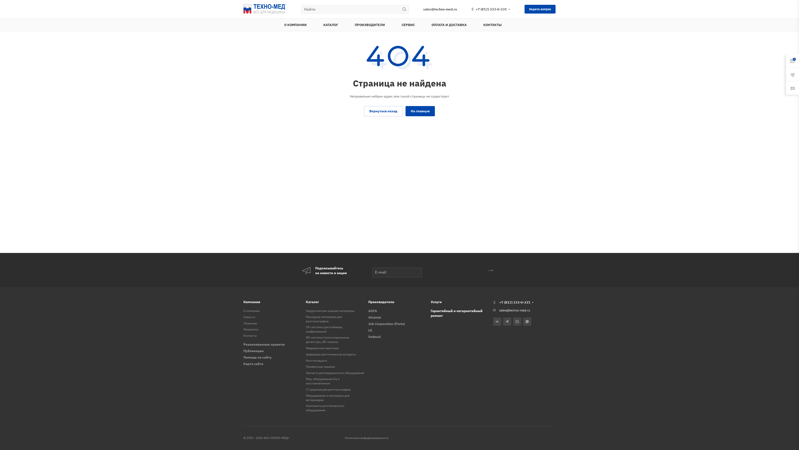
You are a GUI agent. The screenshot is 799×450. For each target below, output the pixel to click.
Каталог (312, 302)
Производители (381, 302)
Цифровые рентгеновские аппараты (331, 354)
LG (370, 330)
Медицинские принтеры (322, 348)
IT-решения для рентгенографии (328, 389)
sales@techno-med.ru (440, 9)
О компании (251, 311)
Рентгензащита (316, 360)
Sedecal (374, 337)
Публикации (253, 351)
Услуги (436, 302)
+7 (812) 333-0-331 (491, 9)
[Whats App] (527, 322)
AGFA (372, 311)
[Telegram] (507, 322)
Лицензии (250, 323)
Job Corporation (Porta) (386, 324)
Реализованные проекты (264, 344)
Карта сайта (253, 364)
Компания (251, 302)
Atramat (374, 317)
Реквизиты (250, 329)
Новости (249, 317)
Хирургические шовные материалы (330, 311)
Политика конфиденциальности (366, 438)
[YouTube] (517, 322)
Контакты (250, 336)
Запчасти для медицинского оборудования (335, 373)
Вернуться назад (383, 111)
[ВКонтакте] (497, 322)
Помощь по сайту (257, 357)
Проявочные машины (320, 367)
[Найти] (405, 9)
